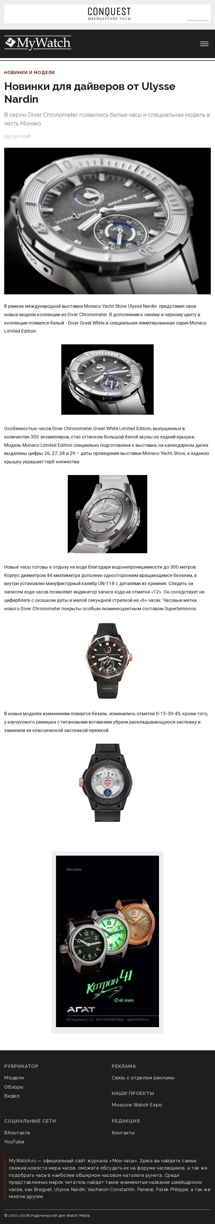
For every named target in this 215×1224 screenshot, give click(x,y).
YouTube (14, 1141)
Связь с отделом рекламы (143, 1077)
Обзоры (14, 1087)
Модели (14, 1077)
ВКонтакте (17, 1132)
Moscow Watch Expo (137, 1105)
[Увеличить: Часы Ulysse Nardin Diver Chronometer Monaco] (107, 661)
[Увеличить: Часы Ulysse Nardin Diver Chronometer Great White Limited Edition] (107, 380)
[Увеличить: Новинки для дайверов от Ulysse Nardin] (107, 221)
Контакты (123, 1132)
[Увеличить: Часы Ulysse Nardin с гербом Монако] (107, 783)
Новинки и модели (29, 72)
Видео (12, 1096)
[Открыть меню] (204, 44)
